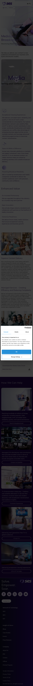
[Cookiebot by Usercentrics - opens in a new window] (24, 328)
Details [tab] (16, 332)
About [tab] (27, 332)
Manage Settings (15, 357)
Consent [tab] (6, 332)
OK (16, 351)
